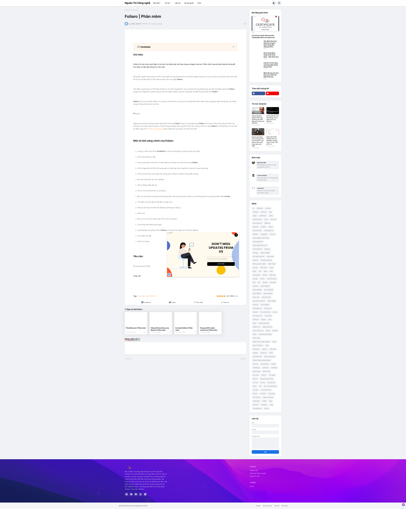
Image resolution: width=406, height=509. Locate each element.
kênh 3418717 (257, 293)
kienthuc (255, 304)
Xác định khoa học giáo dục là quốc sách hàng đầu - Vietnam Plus (270, 44)
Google (255, 278)
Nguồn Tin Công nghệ (137, 2)
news (254, 323)
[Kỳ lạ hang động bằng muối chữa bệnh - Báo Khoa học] (257, 55)
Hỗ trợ (262, 278)
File (260, 271)
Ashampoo (262, 215)
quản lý (264, 349)
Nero (269, 319)
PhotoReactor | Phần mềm (136, 328)
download (135, 10)
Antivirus (263, 212)
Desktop (267, 249)
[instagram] (140, 494)
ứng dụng (272, 393)
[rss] (145, 494)
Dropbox (150, 129)
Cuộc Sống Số (257, 249)
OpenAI (275, 330)
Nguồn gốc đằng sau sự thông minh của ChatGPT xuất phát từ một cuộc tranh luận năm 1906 (258, 141)
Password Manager (265, 334)
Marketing (268, 316)
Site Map (285, 506)
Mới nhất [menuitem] (156, 3)
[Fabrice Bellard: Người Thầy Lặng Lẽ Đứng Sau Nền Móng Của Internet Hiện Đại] (258, 110)
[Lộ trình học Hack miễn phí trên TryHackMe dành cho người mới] (265, 23)
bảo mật (273, 219)
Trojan (255, 393)
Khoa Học (256, 297)
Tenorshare (266, 371)
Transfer (255, 390)
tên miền (256, 375)
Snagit (273, 364)
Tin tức (263, 382)
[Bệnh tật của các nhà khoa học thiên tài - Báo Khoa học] (257, 75)
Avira (266, 219)
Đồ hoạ (255, 267)
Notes (268, 330)
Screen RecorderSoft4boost (261, 360)
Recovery (273, 349)
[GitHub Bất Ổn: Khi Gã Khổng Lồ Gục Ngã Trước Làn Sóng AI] (272, 110)
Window (255, 405)
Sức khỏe (274, 367)
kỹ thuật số (267, 308)
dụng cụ (255, 260)
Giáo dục (272, 275)
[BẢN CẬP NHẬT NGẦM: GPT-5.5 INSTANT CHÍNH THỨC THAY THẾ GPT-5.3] (272, 131)
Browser (255, 227)
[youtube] (272, 93)
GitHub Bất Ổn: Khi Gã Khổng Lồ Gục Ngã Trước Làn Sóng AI (272, 118)
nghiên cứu (256, 327)
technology (256, 371)
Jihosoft (255, 286)
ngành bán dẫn (264, 323)
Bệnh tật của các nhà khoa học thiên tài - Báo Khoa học (271, 75)
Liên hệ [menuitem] (177, 3)
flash (265, 271)
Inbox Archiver (271, 278)
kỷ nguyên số (257, 308)
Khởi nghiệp (271, 301)
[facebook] (258, 93)
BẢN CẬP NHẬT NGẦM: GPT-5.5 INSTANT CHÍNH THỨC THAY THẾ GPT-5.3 (272, 140)
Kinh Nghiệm (265, 304)
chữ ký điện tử (268, 230)
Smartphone (265, 364)
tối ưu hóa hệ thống (270, 386)
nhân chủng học (258, 330)
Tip (260, 386)
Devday (255, 253)
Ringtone (263, 353)
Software (265, 367)
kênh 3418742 (150, 296)
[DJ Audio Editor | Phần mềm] (185, 319)
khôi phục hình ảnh (259, 301)
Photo (274, 342)
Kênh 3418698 (268, 290)
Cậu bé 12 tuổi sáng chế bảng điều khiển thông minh (271, 65)
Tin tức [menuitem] (167, 3)
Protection (256, 349)
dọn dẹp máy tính (258, 256)
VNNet (264, 401)
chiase (271, 227)
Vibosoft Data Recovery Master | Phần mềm (160, 329)
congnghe (264, 234)
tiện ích (255, 379)
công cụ (272, 234)
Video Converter (268, 397)
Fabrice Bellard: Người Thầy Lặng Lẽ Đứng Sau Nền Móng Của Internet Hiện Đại (258, 119)
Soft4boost (256, 367)
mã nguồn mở (257, 316)
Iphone (265, 282)
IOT (259, 282)
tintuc (254, 386)
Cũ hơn (242, 359)
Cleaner (255, 234)
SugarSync (159, 129)
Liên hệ (276, 506)
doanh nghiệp (265, 253)
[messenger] (403, 504)
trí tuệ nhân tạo (266, 390)
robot (271, 353)
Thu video (272, 375)
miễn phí (255, 319)
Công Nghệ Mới (258, 241)
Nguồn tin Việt (255, 476)
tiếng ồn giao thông (266, 379)
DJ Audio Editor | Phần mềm (184, 329)
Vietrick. (144, 506)
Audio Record (257, 219)
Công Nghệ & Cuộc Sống (261, 238)
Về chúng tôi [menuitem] (189, 3)
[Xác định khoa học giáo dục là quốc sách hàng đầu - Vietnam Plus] (257, 43)
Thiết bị (263, 375)
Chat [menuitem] (199, 3)
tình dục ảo (271, 382)
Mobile (263, 319)
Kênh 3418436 (257, 290)
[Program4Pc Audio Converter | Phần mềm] (210, 319)
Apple (254, 215)
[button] (274, 3)
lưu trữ (275, 312)
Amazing (260, 208)
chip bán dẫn (257, 230)
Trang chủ (128, 10)
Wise (271, 405)
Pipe (267, 345)
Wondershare (257, 408)
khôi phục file (266, 297)
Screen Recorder (269, 356)
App (270, 212)
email (271, 267)
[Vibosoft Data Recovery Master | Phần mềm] (161, 319)
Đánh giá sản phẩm (259, 264)
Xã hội (266, 408)
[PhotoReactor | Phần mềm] (136, 319)
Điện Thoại (271, 264)
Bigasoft (267, 223)
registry (255, 353)
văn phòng (256, 397)
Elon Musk (263, 267)
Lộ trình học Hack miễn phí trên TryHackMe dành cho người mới (263, 36)
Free (271, 271)
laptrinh (255, 312)
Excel (254, 271)
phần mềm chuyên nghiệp (261, 342)
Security (255, 364)
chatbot (263, 227)
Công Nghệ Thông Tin (260, 245)
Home (252, 486)
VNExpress (256, 401)
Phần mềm (256, 338)
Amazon (268, 208)
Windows (264, 405)
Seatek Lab (253, 470)
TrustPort (263, 393)
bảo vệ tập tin (257, 223)
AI (253, 208)
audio (271, 215)
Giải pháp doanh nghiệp (258, 473)
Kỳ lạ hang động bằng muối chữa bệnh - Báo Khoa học (271, 55)
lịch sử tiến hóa (265, 312)
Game (265, 275)
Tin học (255, 382)
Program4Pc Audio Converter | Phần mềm (208, 329)
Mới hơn (129, 359)
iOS (254, 282)
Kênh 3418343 (265, 286)
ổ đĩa (254, 334)
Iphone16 (273, 282)
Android (255, 212)
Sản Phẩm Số (257, 356)
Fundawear (256, 275)
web (270, 401)
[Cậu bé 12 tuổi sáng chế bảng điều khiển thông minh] (257, 65)
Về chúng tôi (267, 506)
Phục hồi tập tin (258, 345)
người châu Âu (267, 327)
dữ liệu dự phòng (266, 260)
